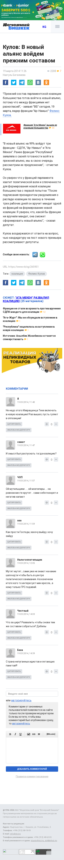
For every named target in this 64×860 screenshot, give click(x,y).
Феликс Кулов (36, 273)
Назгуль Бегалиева (14, 75)
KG (44, 27)
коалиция (17, 273)
